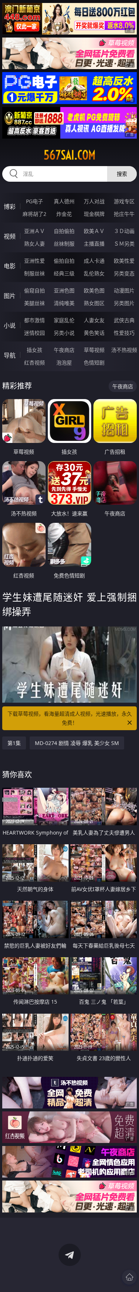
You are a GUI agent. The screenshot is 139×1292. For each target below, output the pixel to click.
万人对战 (94, 201)
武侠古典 (124, 320)
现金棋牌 (94, 213)
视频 (10, 236)
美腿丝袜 (34, 303)
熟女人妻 (34, 243)
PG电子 (34, 201)
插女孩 (34, 349)
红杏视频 (34, 362)
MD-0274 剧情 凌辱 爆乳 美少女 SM (77, 743)
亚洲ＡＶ (34, 230)
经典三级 (64, 273)
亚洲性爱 (34, 260)
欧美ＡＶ (94, 230)
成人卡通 (94, 260)
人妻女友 (94, 320)
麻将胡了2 (34, 213)
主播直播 (94, 243)
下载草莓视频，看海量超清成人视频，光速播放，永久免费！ (69, 718)
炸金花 (64, 213)
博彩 (10, 207)
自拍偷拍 (64, 230)
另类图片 (124, 303)
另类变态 (124, 273)
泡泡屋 (64, 362)
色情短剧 (94, 362)
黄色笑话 (94, 332)
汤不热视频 (124, 349)
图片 (10, 296)
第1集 (14, 743)
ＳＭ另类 (124, 243)
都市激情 (34, 320)
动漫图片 (124, 290)
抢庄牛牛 (124, 213)
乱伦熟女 (94, 273)
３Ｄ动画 (124, 230)
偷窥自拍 (34, 290)
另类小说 (64, 332)
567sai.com (70, 155)
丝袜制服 (64, 243)
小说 (10, 325)
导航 (10, 355)
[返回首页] (129, 1277)
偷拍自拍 (64, 260)
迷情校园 (34, 332)
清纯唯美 (64, 303)
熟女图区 (94, 303)
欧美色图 (94, 290)
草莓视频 (94, 349)
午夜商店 (64, 349)
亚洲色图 (64, 290)
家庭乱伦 (64, 320)
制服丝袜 (34, 273)
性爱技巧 (124, 332)
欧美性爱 (124, 260)
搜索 (122, 173)
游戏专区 (124, 201)
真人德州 (64, 201)
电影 (10, 266)
